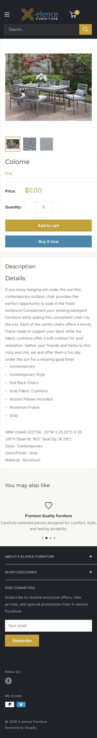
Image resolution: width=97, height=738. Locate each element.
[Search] (85, 29)
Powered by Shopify (20, 728)
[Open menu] (6, 14)
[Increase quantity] (56, 207)
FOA (8, 173)
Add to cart (48, 225)
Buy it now (49, 241)
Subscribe (22, 640)
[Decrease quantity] (30, 207)
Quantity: (13, 207)
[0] (73, 15)
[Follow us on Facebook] (8, 680)
